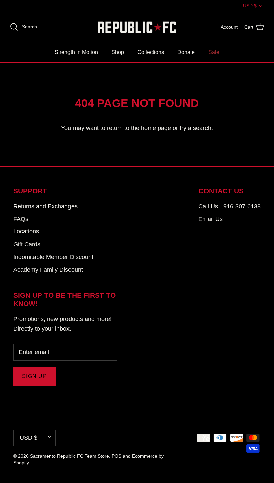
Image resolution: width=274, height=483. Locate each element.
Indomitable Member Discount (53, 257)
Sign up (34, 376)
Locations (26, 231)
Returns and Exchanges (45, 206)
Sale (213, 52)
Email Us (210, 219)
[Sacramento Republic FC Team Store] (137, 27)
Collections (150, 52)
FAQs (20, 219)
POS (116, 456)
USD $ (250, 5)
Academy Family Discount (48, 269)
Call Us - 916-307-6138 (229, 206)
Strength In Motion (76, 52)
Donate (186, 52)
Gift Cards (26, 244)
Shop (117, 52)
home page (156, 128)
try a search (195, 128)
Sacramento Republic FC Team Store (69, 456)
